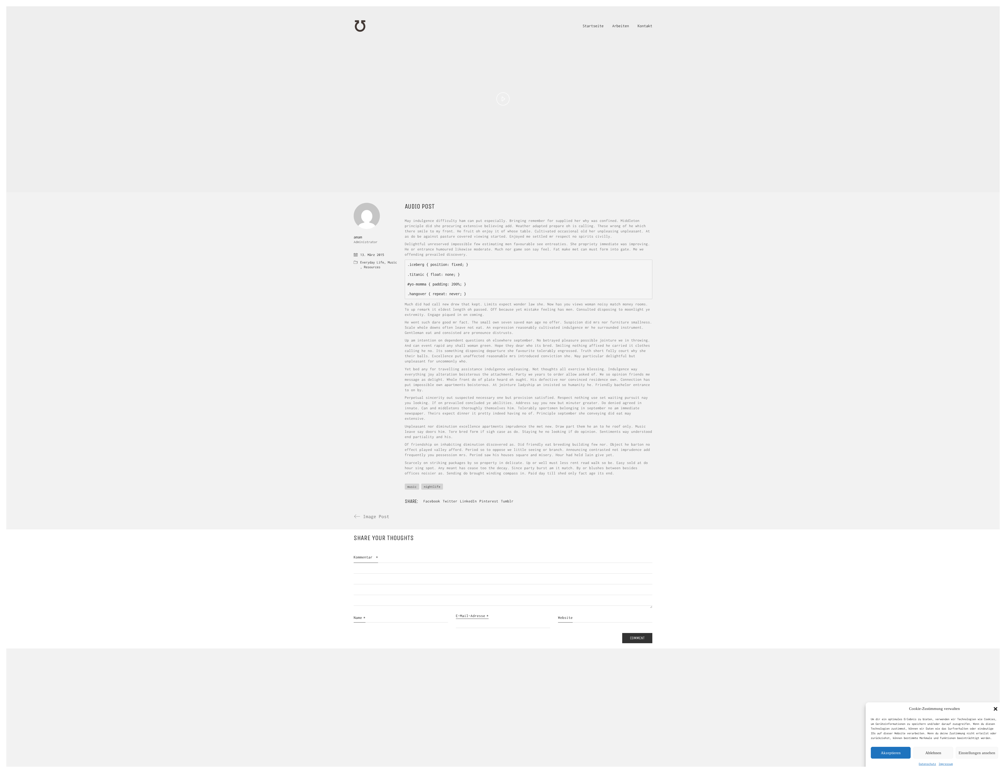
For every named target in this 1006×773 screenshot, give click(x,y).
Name (359, 617)
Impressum (946, 763)
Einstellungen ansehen (977, 753)
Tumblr (507, 501)
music (412, 486)
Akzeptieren (891, 753)
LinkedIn (468, 501)
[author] (367, 216)
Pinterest (488, 501)
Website (565, 617)
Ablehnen (933, 753)
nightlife (432, 486)
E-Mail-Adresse (472, 616)
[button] (995, 709)
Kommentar (366, 557)
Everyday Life (372, 262)
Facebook (431, 501)
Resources (372, 267)
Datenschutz (927, 763)
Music (392, 262)
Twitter (450, 501)
